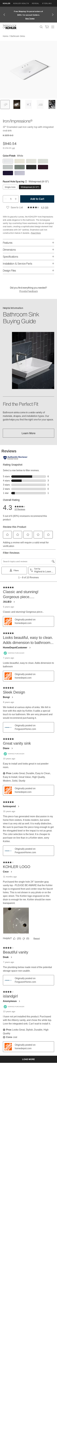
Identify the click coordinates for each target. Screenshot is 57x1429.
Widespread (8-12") (30, 187)
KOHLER (6, 3)
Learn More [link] (28, 433)
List (13, 148)
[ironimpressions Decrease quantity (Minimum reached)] (5, 198)
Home (5, 36)
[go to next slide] (52, 14)
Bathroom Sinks (17, 36)
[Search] (41, 27)
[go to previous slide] (4, 14)
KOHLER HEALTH (21, 3)
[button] (5, 104)
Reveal (35, 3)
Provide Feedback (28, 291)
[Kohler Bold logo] (10, 27)
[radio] (8, 161)
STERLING (47, 3)
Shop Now (37, 18)
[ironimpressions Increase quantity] (15, 198)
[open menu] (52, 27)
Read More (36, 232)
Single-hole (10, 187)
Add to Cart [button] (37, 199)
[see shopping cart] (47, 27)
